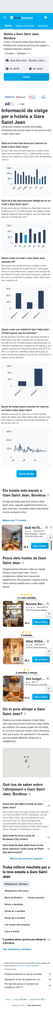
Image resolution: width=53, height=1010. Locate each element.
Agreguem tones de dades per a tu (22, 979)
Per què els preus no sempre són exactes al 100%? (21, 985)
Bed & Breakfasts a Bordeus (17, 949)
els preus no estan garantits (28, 965)
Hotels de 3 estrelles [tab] (15, 911)
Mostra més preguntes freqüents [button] (26, 858)
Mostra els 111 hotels (14, 520)
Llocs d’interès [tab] (12, 931)
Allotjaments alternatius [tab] (17, 890)
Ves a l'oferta (39, 545)
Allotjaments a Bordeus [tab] (16, 883)
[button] (5, 17)
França (17, 999)
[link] (26, 473)
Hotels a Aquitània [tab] (14, 904)
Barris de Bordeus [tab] (14, 897)
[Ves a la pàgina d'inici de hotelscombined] (21, 17)
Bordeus (15, 1005)
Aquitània (34, 999)
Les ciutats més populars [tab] (17, 924)
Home (8, 999)
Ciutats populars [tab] (36, 897)
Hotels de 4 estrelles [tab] (15, 917)
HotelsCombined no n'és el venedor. (23, 974)
